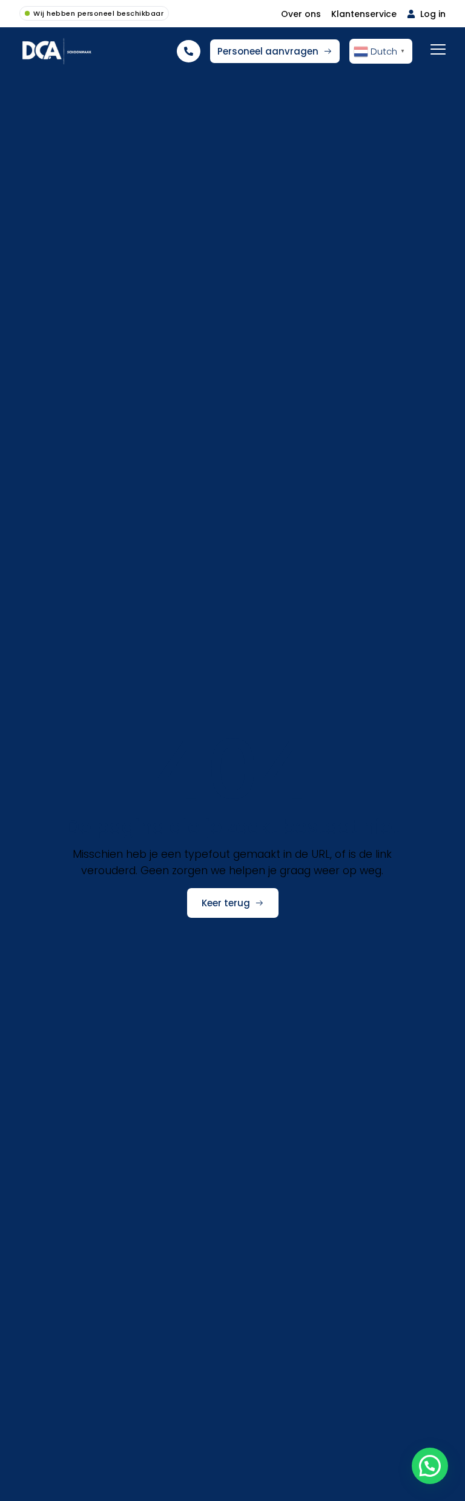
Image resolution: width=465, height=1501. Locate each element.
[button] (430, 1466)
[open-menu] (438, 51)
